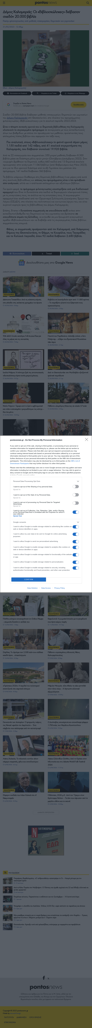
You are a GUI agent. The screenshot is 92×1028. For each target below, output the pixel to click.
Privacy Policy (59, 588)
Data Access (46, 588)
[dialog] (46, 514)
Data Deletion (32, 588)
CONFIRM (28, 579)
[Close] (87, 440)
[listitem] (46, 481)
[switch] (76, 486)
